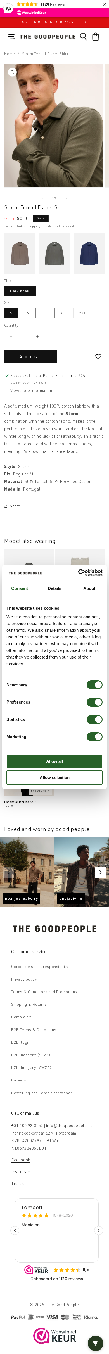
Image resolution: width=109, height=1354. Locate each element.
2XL (85, 314)
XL (62, 313)
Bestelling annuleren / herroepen (42, 1092)
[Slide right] (67, 198)
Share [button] (15, 505)
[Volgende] (100, 872)
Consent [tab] (19, 588)
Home (9, 53)
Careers (18, 1080)
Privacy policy (24, 979)
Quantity (11, 325)
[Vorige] (8, 872)
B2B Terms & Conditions (33, 1029)
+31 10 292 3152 (27, 1125)
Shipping (34, 226)
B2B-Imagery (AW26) (31, 1067)
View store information (31, 390)
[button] (11, 36)
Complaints (21, 1016)
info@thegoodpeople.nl (69, 1125)
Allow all (54, 761)
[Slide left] (42, 198)
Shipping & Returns (29, 1004)
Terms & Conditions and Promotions (44, 991)
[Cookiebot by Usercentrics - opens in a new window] (78, 572)
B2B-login (20, 1042)
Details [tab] (54, 588)
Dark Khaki (20, 290)
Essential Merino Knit (20, 801)
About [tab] (89, 588)
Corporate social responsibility (39, 966)
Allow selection (55, 777)
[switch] (95, 702)
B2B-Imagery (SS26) (31, 1054)
